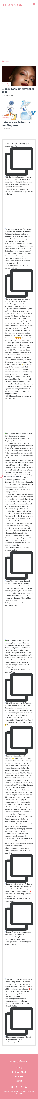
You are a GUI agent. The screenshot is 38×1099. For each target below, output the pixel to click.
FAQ (21, 1091)
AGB (33, 1091)
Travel (19, 1080)
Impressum (19, 1093)
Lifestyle (19, 1076)
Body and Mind (19, 1072)
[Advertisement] (19, 34)
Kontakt (16, 1091)
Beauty (19, 1067)
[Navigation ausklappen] (34, 4)
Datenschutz (27, 1091)
